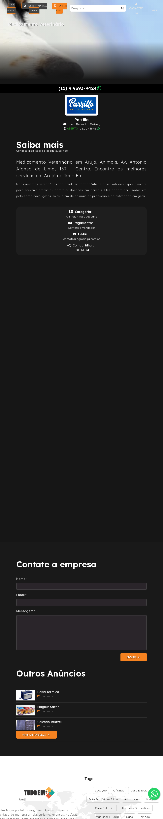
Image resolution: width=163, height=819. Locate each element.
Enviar (132, 657)
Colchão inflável (49, 722)
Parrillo (82, 120)
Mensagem (25, 611)
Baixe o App (61, 8)
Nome (21, 579)
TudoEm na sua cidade (37, 8)
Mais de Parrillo (34, 734)
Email (21, 595)
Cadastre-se (137, 10)
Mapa (10, 10)
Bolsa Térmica (48, 692)
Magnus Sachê (48, 707)
